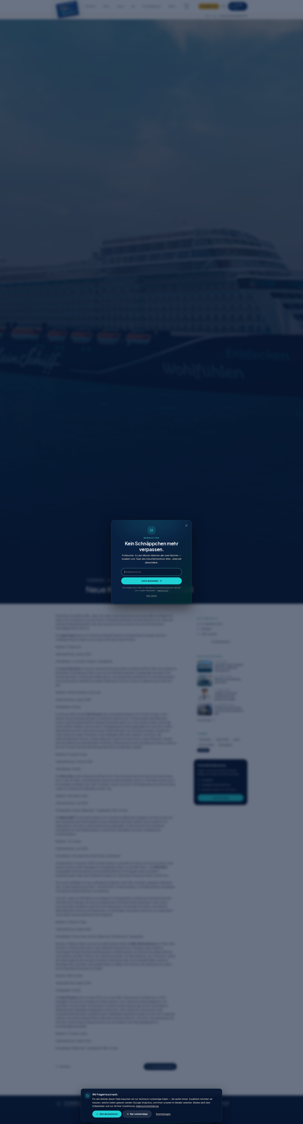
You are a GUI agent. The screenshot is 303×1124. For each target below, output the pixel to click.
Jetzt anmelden (149, 580)
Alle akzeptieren (109, 1114)
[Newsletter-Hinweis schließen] (186, 525)
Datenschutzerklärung (147, 1106)
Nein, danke (151, 595)
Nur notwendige (139, 1114)
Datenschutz (163, 590)
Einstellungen (163, 1114)
